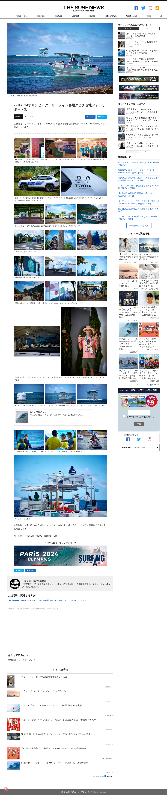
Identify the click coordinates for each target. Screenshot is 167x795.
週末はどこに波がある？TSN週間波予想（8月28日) (138, 210)
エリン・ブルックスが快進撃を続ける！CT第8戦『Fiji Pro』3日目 (138, 186)
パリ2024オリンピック (76, 600)
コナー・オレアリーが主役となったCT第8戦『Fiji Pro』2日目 (137, 217)
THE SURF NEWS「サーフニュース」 (76, 792)
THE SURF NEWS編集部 (34, 581)
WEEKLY (149, 29)
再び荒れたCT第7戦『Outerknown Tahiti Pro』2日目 (142, 70)
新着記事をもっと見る (139, 225)
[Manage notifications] (6, 789)
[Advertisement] (60, 632)
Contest (75, 16)
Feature (58, 16)
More (149, 16)
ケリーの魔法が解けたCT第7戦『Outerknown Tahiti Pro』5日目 (142, 61)
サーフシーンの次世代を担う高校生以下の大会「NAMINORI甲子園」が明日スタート (138, 202)
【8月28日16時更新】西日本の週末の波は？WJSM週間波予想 (137, 194)
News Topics (21, 16)
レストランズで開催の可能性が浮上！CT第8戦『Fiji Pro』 (138, 163)
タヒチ (32, 600)
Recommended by (98, 776)
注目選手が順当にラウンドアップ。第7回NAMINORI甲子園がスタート (136, 171)
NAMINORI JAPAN (17, 600)
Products (41, 16)
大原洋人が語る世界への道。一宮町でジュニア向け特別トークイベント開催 (138, 179)
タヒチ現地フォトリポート (51, 600)
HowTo (92, 16)
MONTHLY (128, 29)
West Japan (131, 16)
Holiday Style (111, 16)
